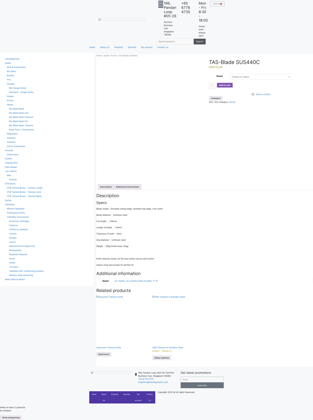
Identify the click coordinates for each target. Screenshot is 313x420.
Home (92, 47)
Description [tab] (106, 187)
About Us (104, 47)
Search (199, 41)
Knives (114, 55)
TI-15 (155, 281)
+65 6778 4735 (185, 7)
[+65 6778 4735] (178, 4)
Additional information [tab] (127, 187)
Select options (161, 358)
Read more (103, 354)
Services (132, 47)
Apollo (106, 55)
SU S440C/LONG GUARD (138, 281)
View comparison (11, 417)
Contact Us (162, 47)
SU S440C (120, 281)
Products (118, 47)
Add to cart (225, 85)
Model (219, 76)
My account (146, 47)
